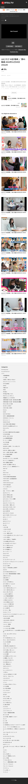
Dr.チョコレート (6, 420)
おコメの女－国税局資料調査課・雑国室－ (12, 573)
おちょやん (5, 557)
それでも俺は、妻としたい (8, 650)
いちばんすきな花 (7, 529)
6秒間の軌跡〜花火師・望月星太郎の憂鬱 (12, 399)
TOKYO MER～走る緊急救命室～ (10, 478)
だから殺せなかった (7, 662)
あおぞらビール (6, 492)
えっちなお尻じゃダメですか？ (9, 543)
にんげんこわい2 (6, 692)
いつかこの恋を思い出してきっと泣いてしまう (13, 535)
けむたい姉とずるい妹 (8, 591)
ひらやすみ (5, 706)
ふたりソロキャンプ (7, 710)
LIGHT (2, 20)
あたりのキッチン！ (7, 500)
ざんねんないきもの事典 (8, 616)
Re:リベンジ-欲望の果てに (8, 460)
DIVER (4, 411)
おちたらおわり (6, 555)
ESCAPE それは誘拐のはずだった (10, 426)
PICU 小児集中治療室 (7, 454)
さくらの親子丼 (6, 608)
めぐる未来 (5, 722)
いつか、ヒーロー (7, 531)
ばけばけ (5, 694)
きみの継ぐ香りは (7, 585)
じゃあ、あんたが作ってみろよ (9, 633)
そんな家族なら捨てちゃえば (9, 652)
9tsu (16, 780)
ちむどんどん (6, 668)
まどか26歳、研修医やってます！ (10, 716)
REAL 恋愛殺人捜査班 (8, 462)
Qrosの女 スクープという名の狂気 (10, 458)
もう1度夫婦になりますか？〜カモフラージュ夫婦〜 (14, 724)
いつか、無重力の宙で (8, 533)
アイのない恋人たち (7, 760)
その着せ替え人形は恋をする (9, 645)
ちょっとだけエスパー (8, 670)
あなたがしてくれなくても (8, 502)
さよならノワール (7, 612)
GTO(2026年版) (6, 434)
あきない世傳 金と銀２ (8, 494)
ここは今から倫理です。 (8, 594)
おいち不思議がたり (7, 549)
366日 (4, 389)
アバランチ (5, 772)
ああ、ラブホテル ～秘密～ (9, 490)
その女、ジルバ (6, 643)
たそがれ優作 (6, 654)
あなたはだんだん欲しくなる (9, 507)
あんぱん (5, 525)
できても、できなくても (8, 676)
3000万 (4, 385)
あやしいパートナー (7, 517)
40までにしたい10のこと (8, 395)
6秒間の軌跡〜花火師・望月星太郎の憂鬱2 (12, 401)
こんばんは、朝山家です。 (8, 606)
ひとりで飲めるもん (7, 702)
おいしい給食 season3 (8, 545)
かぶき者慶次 (6, 579)
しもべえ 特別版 (7, 624)
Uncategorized (4, 369)
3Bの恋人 (5, 391)
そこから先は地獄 (7, 641)
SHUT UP (5, 468)
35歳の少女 (5, 387)
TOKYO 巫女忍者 (7, 484)
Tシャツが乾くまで (7, 486)
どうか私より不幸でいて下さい (9, 684)
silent (4, 470)
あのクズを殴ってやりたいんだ (9, 515)
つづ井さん (5, 672)
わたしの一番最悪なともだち (9, 755)
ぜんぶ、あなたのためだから (9, 639)
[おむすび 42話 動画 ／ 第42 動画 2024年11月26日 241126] (14, 106)
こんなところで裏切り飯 (8, 604)
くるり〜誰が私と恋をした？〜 (9, 587)
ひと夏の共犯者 (6, 704)
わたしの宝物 (6, 758)
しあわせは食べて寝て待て (8, 620)
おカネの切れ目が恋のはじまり (9, 571)
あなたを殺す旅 (6, 511)
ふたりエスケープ (7, 708)
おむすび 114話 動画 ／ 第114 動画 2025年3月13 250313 (13, 333)
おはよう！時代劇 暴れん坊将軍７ (10, 567)
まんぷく (5, 718)
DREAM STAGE (6, 422)
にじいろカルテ (6, 690)
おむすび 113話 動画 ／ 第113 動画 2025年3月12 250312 (13, 353)
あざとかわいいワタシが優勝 (9, 498)
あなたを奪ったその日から (8, 509)
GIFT (4, 430)
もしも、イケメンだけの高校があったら (11, 726)
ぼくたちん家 (6, 714)
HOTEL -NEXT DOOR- (8, 436)
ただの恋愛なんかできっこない (9, 656)
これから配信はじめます (8, 602)
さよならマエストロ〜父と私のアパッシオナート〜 (14, 614)
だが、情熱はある (7, 664)
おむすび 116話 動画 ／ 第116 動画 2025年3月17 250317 (13, 313)
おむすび (8, 75)
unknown (5, 488)
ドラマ (2, 373)
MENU (3, 7)
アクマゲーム (6, 768)
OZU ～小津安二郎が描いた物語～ (10, 452)
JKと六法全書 (6, 442)
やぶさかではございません (8, 736)
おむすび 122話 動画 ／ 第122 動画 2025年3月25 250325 (13, 192)
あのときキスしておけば (8, 513)
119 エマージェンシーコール (9, 381)
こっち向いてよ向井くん (8, 598)
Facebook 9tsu (14, 52)
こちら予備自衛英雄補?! (8, 596)
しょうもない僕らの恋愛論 (8, 628)
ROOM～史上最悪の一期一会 (9, 464)
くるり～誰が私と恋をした (8, 589)
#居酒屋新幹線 (6, 375)
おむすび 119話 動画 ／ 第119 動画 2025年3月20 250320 (13, 252)
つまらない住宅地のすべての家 (9, 674)
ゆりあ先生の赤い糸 (7, 742)
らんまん (5, 749)
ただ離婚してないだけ (8, 658)
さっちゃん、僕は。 (7, 610)
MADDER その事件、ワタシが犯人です (11, 446)
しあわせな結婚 (6, 618)
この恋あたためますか (8, 600)
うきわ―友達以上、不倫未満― (9, 539)
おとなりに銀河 (6, 565)
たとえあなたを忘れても (8, 660)
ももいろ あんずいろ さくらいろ (10, 732)
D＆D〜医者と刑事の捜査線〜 (9, 424)
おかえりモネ (6, 553)
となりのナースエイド (8, 680)
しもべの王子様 (6, 626)
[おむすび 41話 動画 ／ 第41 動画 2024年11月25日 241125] (14, 123)
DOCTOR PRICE (6, 414)
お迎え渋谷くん (6, 577)
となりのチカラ (6, 678)
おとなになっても (7, 563)
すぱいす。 (5, 635)
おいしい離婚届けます (8, 547)
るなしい (5, 751)
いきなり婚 (5, 527)
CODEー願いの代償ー (7, 407)
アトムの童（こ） (7, 770)
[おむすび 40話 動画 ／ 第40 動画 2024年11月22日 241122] (14, 99)
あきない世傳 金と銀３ (8, 496)
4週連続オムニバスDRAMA (9, 397)
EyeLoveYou (6, 428)
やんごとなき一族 (7, 738)
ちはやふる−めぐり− (7, 666)
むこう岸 (5, 720)
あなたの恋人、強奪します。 (9, 505)
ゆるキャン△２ (6, 744)
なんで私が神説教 (7, 688)
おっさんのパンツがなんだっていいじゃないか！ (13, 561)
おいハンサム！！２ (7, 551)
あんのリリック (6, 523)
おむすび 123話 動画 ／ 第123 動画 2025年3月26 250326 (13, 172)
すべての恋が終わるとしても (9, 637)
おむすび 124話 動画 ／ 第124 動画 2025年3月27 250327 (13, 152)
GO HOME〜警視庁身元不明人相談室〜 (11, 432)
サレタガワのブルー (5, 371)
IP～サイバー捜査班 (7, 440)
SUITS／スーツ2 (6, 474)
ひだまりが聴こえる (7, 698)
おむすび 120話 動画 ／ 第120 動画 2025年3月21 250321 (13, 232)
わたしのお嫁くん (7, 753)
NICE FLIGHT (6, 448)
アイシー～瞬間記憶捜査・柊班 (9, 762)
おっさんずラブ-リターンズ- (9, 559)
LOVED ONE (6, 444)
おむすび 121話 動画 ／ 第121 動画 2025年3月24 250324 (13, 212)
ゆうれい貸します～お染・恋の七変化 (11, 740)
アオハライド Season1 (8, 764)
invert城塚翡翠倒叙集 (7, 438)
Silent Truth (5, 472)
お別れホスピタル (7, 575)
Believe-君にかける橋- (8, 403)
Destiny (5, 409)
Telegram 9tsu (22, 49)
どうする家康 (6, 686)
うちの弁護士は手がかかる (8, 541)
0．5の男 (5, 377)
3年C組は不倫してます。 (8, 393)
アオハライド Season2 (8, 766)
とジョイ (5, 682)
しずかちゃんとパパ (7, 622)
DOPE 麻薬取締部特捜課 (8, 416)
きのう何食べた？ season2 (9, 583)
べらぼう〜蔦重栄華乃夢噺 (8, 712)
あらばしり (5, 519)
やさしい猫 (5, 734)
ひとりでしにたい (7, 700)
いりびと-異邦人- (6, 537)
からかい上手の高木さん (8, 581)
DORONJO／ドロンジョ (8, 418)
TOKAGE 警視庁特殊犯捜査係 (9, 476)
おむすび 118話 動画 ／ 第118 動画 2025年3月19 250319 (13, 273)
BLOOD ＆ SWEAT (7, 405)
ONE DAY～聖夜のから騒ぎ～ (9, 450)
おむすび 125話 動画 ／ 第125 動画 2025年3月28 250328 (13, 131)
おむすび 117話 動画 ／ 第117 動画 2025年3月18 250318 (13, 293)
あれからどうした (7, 521)
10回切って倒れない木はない (9, 379)
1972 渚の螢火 (6, 383)
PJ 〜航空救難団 (6, 456)
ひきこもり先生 (6, 696)
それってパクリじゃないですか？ (10, 648)
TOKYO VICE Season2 (8, 482)
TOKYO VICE (6, 480)
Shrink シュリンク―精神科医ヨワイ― (11, 466)
